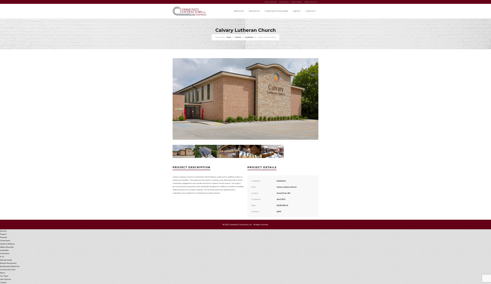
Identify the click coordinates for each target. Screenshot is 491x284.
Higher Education (7, 247)
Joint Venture (5, 279)
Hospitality (4, 250)
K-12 (2, 256)
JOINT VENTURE (270, 2)
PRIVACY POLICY (311, 2)
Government (5, 240)
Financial (3, 237)
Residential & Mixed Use (9, 266)
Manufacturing (6, 260)
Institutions (249, 37)
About (297, 11)
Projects (254, 11)
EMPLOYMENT (296, 2)
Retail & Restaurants (8, 263)
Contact (311, 11)
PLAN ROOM (284, 2)
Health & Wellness (7, 244)
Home (229, 37)
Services (239, 11)
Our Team (4, 276)
